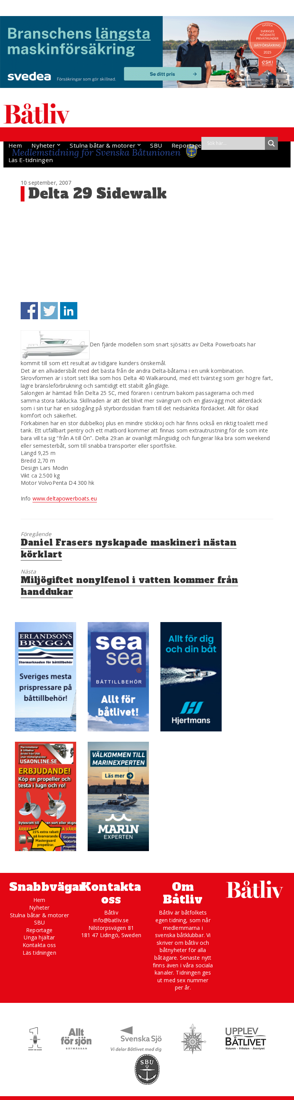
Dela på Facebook (29, 310)
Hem (15, 145)
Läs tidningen (39, 952)
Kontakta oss (39, 945)
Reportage (186, 145)
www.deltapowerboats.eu (65, 498)
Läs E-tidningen (30, 160)
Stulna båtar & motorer (103, 145)
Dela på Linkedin (68, 310)
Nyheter (43, 145)
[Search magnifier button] (271, 143)
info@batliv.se (111, 920)
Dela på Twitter (49, 310)
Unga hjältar (39, 937)
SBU (156, 145)
